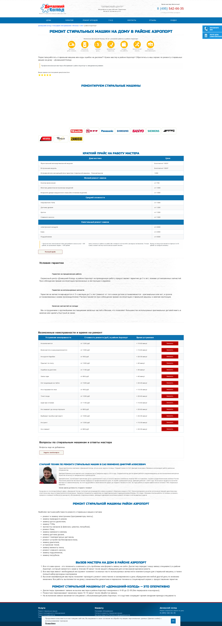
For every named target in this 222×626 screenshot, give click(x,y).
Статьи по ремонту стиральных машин (108, 613)
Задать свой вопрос (51, 452)
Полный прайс (50, 252)
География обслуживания (104, 611)
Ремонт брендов (90, 20)
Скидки (173, 20)
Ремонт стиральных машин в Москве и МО (52, 13)
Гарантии (69, 20)
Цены (48, 20)
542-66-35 (170, 8)
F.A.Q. (111, 20)
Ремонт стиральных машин (47, 611)
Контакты (132, 20)
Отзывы (152, 20)
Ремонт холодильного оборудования (51, 613)
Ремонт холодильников (46, 615)
